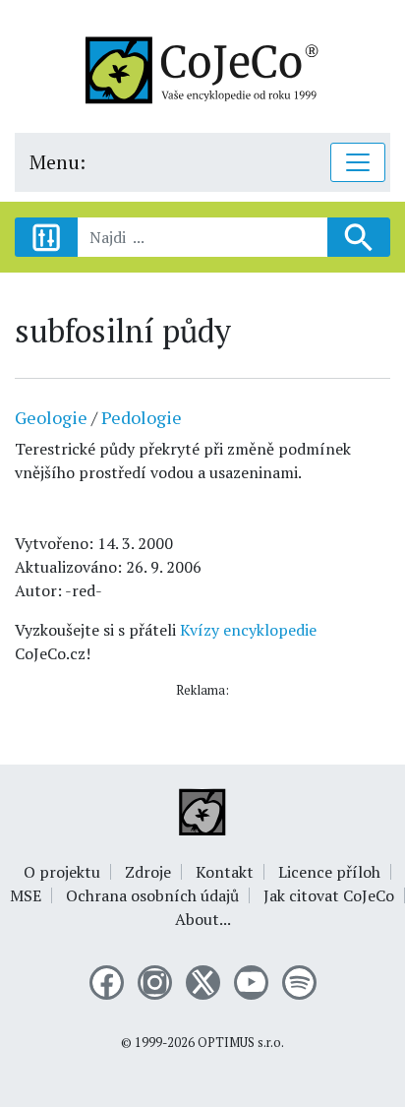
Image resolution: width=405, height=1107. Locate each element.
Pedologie (141, 417)
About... (203, 919)
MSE (25, 895)
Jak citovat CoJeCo (328, 895)
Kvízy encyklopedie (248, 630)
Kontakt (225, 872)
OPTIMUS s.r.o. (241, 1042)
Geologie (51, 417)
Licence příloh (329, 872)
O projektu (62, 872)
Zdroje (148, 872)
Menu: (57, 162)
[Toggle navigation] (357, 162)
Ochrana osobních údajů (152, 895)
